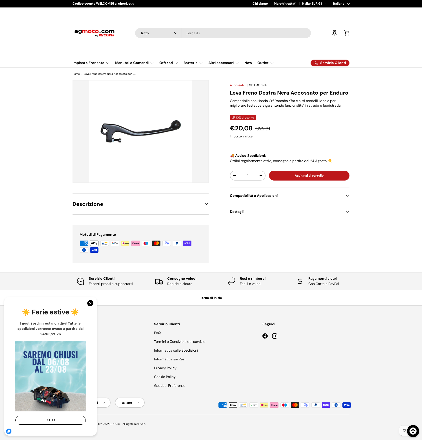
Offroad (166, 62)
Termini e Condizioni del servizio (179, 341)
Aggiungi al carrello (309, 175)
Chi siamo (260, 3)
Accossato (237, 85)
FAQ (157, 332)
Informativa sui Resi (170, 359)
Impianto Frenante (88, 62)
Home (76, 74)
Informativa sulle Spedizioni (176, 350)
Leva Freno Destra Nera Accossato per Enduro (110, 74)
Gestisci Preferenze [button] (169, 385)
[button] (347, 33)
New (248, 62)
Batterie (191, 62)
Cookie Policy (165, 376)
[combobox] (223, 33)
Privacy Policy (165, 368)
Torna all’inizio (211, 298)
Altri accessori (221, 62)
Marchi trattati (285, 3)
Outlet (263, 62)
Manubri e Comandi (132, 62)
